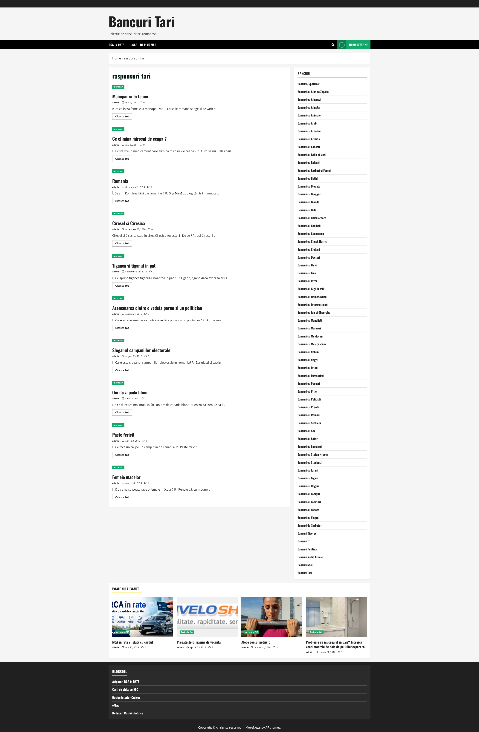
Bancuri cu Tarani (308, 470)
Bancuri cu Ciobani (309, 249)
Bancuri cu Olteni (308, 367)
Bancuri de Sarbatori (310, 525)
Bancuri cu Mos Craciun (312, 344)
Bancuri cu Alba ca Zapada (313, 91)
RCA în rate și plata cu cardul (132, 642)
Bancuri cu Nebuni (308, 352)
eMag (115, 705)
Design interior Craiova (126, 697)
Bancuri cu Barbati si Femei (314, 170)
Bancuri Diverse (307, 533)
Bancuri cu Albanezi (309, 99)
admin (116, 102)
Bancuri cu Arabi (307, 123)
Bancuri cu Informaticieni (313, 304)
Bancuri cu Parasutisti (311, 375)
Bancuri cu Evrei (307, 281)
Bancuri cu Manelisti (310, 320)
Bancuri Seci (305, 565)
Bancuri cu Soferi (308, 438)
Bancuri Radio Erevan (310, 557)
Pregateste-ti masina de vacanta (199, 642)
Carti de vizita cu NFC (125, 689)
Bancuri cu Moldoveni (310, 336)
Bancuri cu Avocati (309, 147)
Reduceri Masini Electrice (127, 713)
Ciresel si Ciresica (128, 223)
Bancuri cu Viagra (308, 517)
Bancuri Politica (307, 549)
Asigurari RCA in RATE (125, 681)
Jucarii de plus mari (143, 44)
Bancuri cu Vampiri (309, 494)
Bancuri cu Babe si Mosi (312, 154)
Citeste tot (123, 117)
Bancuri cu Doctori (309, 257)
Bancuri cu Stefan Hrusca (313, 454)
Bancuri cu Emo (307, 273)
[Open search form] (333, 44)
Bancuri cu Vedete (308, 509)
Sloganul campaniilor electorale (141, 350)
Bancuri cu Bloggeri (309, 194)
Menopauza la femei (130, 96)
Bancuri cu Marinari (309, 328)
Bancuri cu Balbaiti (309, 162)
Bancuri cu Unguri (308, 486)
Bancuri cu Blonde (308, 202)
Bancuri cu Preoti (308, 407)
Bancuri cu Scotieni (309, 423)
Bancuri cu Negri (308, 359)
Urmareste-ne (358, 44)
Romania (120, 180)
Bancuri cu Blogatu (309, 186)
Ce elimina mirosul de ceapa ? (139, 138)
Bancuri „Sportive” (309, 84)
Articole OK (122, 632)
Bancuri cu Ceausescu (311, 233)
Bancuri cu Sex (306, 431)
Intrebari (118, 86)
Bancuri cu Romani (309, 415)
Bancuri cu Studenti (309, 462)
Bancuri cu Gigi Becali (311, 288)
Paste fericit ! (124, 434)
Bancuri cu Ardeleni (309, 131)
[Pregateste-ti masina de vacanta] (207, 617)
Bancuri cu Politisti (309, 399)
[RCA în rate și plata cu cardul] (142, 617)
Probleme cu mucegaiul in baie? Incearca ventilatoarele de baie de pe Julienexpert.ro (335, 644)
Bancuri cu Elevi (307, 265)
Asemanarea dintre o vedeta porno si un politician (157, 307)
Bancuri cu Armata (309, 139)
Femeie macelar (126, 477)
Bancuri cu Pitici (307, 391)
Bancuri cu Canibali (309, 225)
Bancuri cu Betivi (308, 178)
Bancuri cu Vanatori (309, 502)
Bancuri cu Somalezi (310, 446)
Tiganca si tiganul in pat (133, 265)
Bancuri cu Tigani (308, 478)
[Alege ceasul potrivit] (271, 617)
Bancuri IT (304, 541)
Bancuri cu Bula (307, 210)
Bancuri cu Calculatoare (312, 218)
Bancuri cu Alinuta (309, 107)
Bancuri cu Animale (309, 115)
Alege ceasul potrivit (255, 642)
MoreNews (253, 727)
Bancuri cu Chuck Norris (312, 241)
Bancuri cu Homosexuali (312, 296)
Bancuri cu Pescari (309, 383)
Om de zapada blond (130, 392)
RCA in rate (116, 44)
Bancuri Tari (142, 21)
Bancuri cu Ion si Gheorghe (314, 312)
